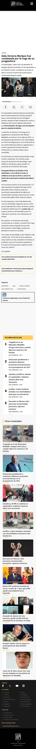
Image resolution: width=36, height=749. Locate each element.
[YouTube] (19, 686)
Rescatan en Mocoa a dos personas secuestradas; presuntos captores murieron (19, 406)
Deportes (7, 697)
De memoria (25, 697)
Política (6, 695)
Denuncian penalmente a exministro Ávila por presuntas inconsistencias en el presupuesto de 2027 (19, 365)
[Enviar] (22, 107)
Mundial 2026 (26, 702)
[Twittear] (14, 108)
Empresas (7, 706)
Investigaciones (26, 699)
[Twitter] (12, 686)
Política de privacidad (11, 719)
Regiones (7, 704)
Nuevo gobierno (27, 704)
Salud (23, 692)
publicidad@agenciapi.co (11, 726)
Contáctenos (8, 717)
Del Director (8, 713)
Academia (25, 695)
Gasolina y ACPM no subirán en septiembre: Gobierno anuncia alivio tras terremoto (20, 379)
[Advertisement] (18, 33)
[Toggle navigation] (34, 2)
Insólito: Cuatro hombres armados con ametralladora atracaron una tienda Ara (20, 393)
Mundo (6, 702)
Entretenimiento (9, 699)
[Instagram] (25, 686)
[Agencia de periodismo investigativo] (18, 3)
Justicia (3, 53)
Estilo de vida (26, 706)
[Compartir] (5, 107)
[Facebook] (5, 686)
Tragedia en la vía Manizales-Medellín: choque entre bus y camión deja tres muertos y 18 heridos (20, 348)
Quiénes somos (9, 715)
